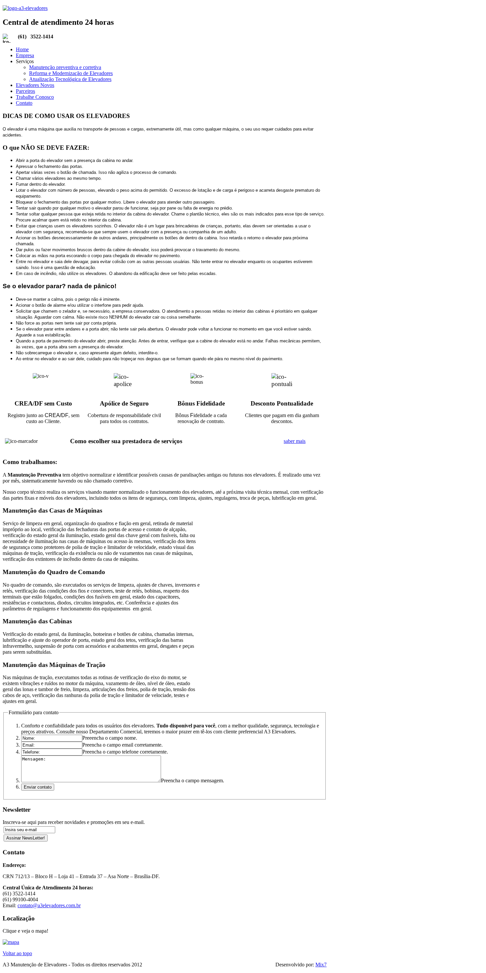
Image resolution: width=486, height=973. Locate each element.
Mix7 (321, 964)
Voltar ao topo (17, 953)
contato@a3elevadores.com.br (49, 905)
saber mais (294, 441)
